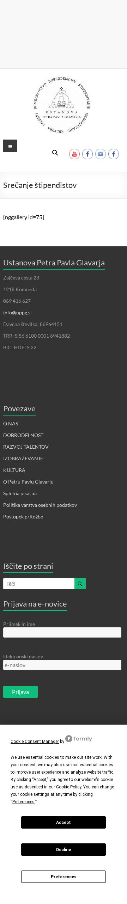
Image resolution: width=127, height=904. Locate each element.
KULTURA (14, 470)
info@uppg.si (17, 312)
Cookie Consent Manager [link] (35, 741)
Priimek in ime (19, 624)
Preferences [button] (23, 801)
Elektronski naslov (23, 656)
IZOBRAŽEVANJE (23, 458)
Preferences (64, 876)
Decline (63, 849)
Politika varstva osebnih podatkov (40, 505)
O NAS (10, 423)
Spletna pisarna (20, 493)
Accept (63, 822)
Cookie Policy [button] (68, 787)
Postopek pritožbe (23, 516)
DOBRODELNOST (23, 435)
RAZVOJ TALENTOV (26, 447)
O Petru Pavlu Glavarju (28, 482)
